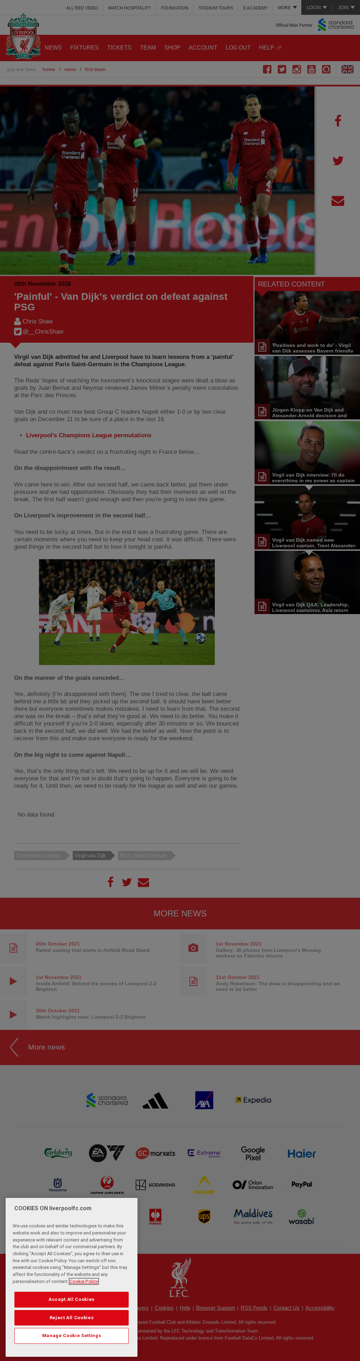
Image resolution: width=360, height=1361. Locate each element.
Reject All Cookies (72, 1317)
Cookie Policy (84, 1281)
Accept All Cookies (72, 1299)
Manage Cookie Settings (71, 1335)
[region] (71, 1277)
